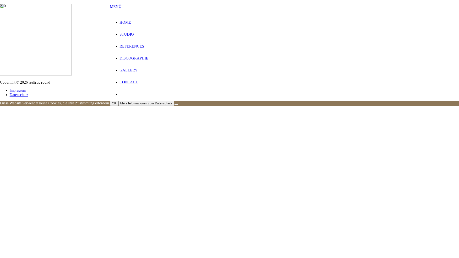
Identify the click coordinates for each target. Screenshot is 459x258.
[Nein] (176, 104)
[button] (115, 7)
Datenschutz (19, 95)
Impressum (18, 90)
